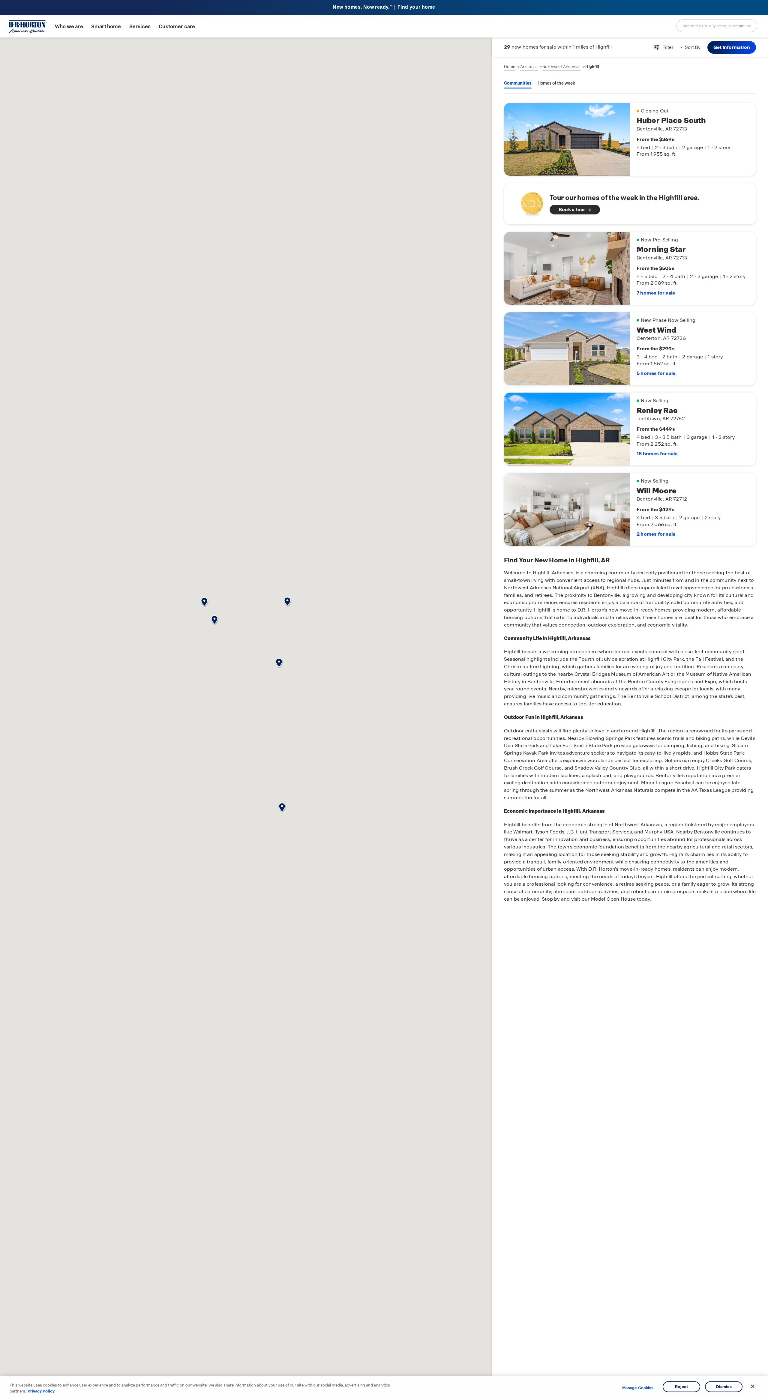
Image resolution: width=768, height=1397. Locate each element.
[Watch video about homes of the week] (529, 202)
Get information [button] (731, 47)
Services (140, 26)
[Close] (752, 1386)
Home (509, 66)
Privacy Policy (41, 1390)
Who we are (69, 26)
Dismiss (724, 1386)
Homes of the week (556, 83)
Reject (681, 1386)
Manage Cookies (638, 1388)
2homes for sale (656, 534)
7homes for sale (656, 293)
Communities (518, 83)
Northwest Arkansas (561, 66)
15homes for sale (657, 453)
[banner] (384, 7)
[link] (630, 203)
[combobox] (716, 25)
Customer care (177, 26)
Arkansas (529, 66)
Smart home (106, 26)
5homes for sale (656, 373)
